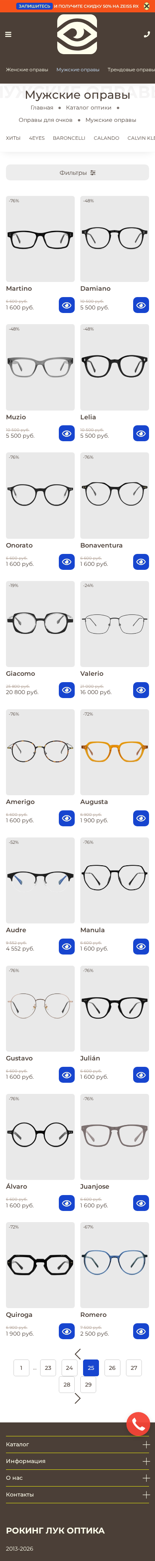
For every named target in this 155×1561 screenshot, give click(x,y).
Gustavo (19, 1058)
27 (134, 1367)
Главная (42, 107)
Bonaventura (101, 545)
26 (112, 1367)
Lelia (88, 417)
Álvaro (16, 1186)
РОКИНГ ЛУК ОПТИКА (55, 1531)
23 (48, 1367)
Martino (19, 288)
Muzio (16, 417)
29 (88, 1384)
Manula (92, 930)
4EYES (37, 138)
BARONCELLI (69, 138)
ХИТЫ (13, 138)
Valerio (91, 673)
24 (69, 1367)
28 (67, 1384)
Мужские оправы (77, 69)
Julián (90, 1058)
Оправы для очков (46, 119)
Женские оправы (27, 69)
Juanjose (94, 1186)
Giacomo (20, 673)
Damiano (95, 288)
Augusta (94, 802)
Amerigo (20, 802)
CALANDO (106, 138)
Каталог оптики (89, 107)
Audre (16, 930)
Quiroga (19, 1314)
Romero (93, 1314)
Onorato (19, 545)
